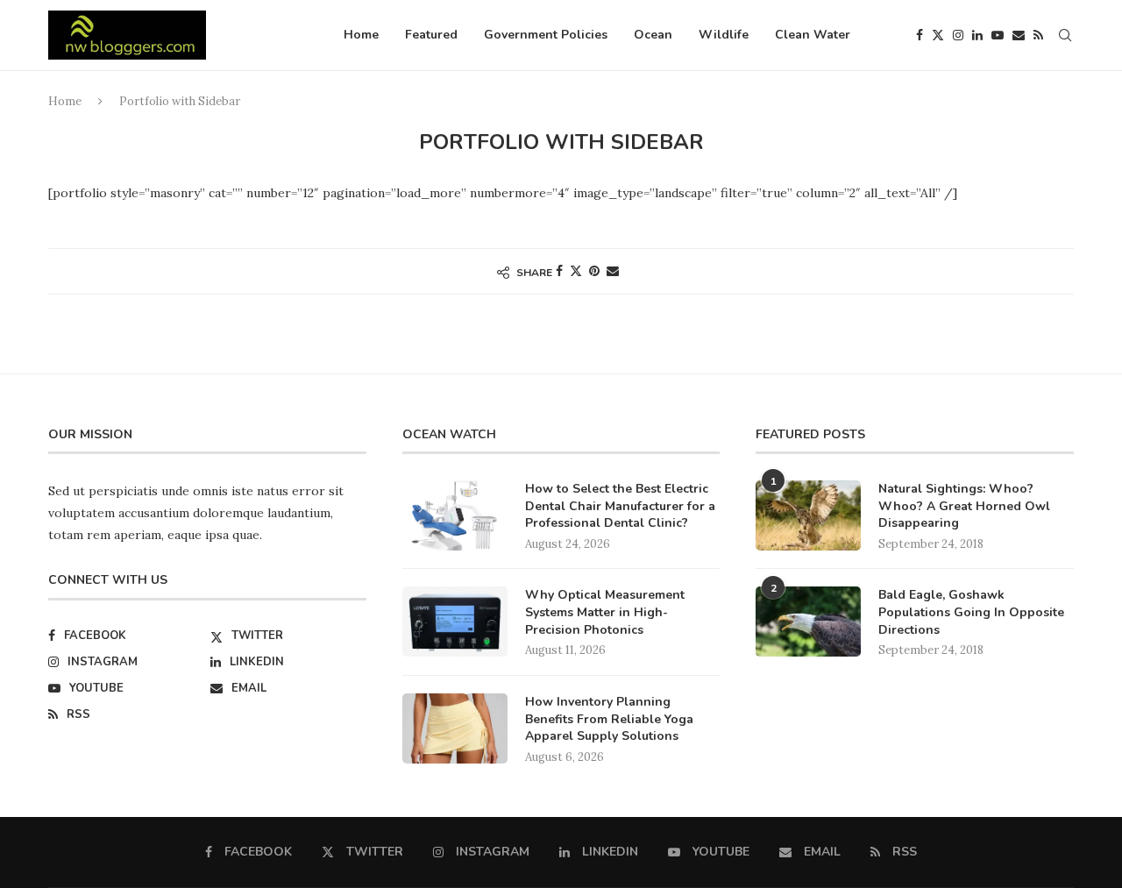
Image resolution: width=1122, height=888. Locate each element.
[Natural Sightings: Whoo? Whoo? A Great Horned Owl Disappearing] (808, 515)
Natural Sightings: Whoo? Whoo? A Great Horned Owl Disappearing (964, 505)
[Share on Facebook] (559, 271)
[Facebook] (919, 35)
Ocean (653, 34)
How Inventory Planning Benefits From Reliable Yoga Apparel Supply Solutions (609, 718)
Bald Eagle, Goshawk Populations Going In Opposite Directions (971, 611)
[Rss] (1038, 35)
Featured (431, 34)
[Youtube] (997, 35)
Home (361, 34)
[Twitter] (938, 35)
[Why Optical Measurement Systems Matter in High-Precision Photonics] (455, 621)
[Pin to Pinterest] (594, 271)
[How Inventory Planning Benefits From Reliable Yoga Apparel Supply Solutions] (455, 728)
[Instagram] (958, 35)
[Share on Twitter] (576, 271)
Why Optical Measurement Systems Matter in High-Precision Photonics (605, 611)
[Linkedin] (977, 35)
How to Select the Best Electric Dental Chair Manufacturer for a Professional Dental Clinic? (620, 505)
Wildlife (724, 34)
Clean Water (812, 34)
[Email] (1018, 35)
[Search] (1065, 35)
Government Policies (545, 34)
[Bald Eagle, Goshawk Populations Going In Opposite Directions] (808, 621)
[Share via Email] (613, 271)
